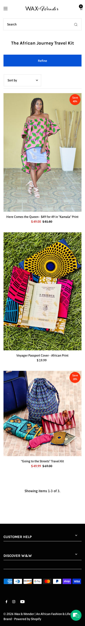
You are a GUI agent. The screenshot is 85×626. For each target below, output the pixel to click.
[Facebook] (6, 602)
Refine (42, 61)
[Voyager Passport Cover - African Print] (42, 291)
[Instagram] (13, 602)
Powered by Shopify (27, 619)
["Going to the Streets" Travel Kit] (42, 413)
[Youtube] (22, 602)
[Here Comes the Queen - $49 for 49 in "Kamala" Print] (42, 152)
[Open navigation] (10, 8)
